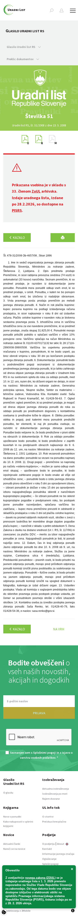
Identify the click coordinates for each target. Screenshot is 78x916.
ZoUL (36, 191)
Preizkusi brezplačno (54, 821)
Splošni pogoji (50, 863)
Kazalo (18, 237)
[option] (39, 116)
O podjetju (48, 843)
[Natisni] (62, 237)
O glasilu (8, 792)
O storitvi (48, 816)
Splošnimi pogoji (44, 753)
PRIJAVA (39, 713)
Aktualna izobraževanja (55, 788)
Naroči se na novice (14, 848)
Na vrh (58, 629)
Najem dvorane (51, 798)
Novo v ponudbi (12, 816)
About (61, 843)
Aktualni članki (11, 843)
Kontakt (47, 848)
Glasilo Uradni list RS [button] (21, 47)
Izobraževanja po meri (54, 793)
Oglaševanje (49, 858)
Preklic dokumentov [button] (20, 59)
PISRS (17, 210)
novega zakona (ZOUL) (40, 877)
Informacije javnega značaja (58, 853)
